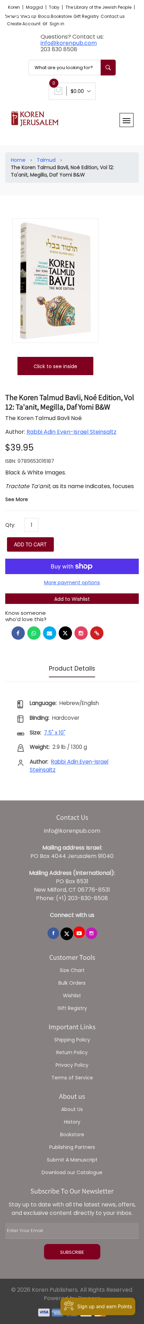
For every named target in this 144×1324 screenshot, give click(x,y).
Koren (14, 7)
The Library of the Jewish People (98, 7)
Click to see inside (55, 366)
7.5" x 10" (54, 732)
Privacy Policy (72, 1065)
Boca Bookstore (55, 16)
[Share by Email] (49, 633)
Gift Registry (86, 16)
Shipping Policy (72, 1039)
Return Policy (72, 1052)
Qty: (10, 524)
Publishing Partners (72, 1147)
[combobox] (72, 67)
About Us (72, 1109)
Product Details (72, 668)
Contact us (113, 16)
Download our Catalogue (72, 1172)
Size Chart (72, 970)
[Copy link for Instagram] (81, 633)
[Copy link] (96, 633)
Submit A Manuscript (72, 1159)
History (72, 1121)
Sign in (57, 24)
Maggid (35, 7)
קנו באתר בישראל (20, 16)
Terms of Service (72, 1077)
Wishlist (72, 995)
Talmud (46, 160)
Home (18, 160)
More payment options (72, 582)
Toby (54, 7)
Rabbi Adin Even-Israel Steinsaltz (71, 432)
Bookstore (72, 1134)
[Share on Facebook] (18, 633)
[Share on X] (65, 633)
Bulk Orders (72, 982)
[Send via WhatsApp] (34, 633)
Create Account (24, 24)
